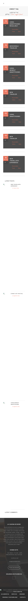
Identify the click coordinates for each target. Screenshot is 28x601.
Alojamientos (5, 594)
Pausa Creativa (17, 591)
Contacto (23, 597)
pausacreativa (15, 29)
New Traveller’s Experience (14, 160)
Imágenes (22, 594)
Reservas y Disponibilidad (10, 597)
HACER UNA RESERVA (14, 567)
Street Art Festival (17, 293)
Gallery (13, 99)
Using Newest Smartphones (15, 70)
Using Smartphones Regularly (15, 24)
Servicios (14, 594)
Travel (13, 31)
